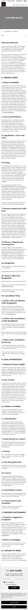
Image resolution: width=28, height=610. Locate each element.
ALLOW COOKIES (14, 602)
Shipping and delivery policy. (8, 286)
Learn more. (12, 291)
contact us (24, 560)
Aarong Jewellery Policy (9, 112)
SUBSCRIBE (14, 587)
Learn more (3, 598)
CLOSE (14, 607)
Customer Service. (12, 314)
